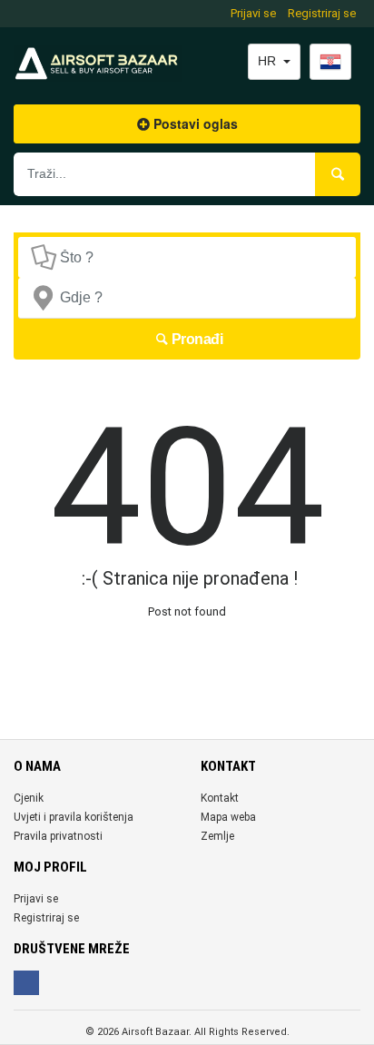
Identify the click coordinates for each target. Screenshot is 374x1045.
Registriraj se (322, 13)
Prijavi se (253, 13)
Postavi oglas (194, 123)
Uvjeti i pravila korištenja (73, 817)
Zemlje (217, 836)
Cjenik (29, 798)
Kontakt (220, 798)
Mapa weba (228, 817)
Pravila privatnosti (58, 836)
